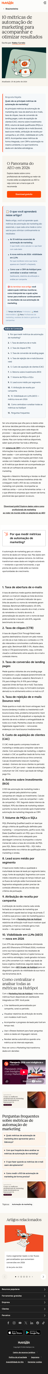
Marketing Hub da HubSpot (29, 919)
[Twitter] (26, 1323)
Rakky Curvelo (18, 43)
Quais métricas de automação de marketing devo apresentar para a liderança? (19, 1138)
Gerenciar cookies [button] (35, 1362)
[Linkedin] (31, 1323)
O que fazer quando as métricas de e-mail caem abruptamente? (23, 1163)
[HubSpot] (24, 1342)
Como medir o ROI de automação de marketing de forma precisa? (21, 1175)
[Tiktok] (43, 1323)
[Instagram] (14, 1323)
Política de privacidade (18, 1357)
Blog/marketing (12, 9)
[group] (24, 1248)
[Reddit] (37, 1323)
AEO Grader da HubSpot (27, 967)
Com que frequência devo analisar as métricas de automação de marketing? (21, 1152)
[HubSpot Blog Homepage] (8, 3)
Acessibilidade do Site (15, 1362)
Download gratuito (24, 194)
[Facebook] (8, 1323)
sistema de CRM (13, 448)
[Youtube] (20, 1323)
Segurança (35, 1357)
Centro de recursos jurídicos (24, 1353)
